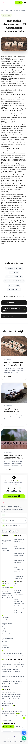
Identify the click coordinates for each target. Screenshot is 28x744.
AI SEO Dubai (14, 272)
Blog (7, 10)
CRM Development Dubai (18, 566)
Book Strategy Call (7, 726)
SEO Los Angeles (16, 671)
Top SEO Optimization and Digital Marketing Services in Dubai (13, 365)
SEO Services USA (6, 662)
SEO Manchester (20, 674)
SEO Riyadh (5, 683)
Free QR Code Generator (5, 642)
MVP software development (18, 237)
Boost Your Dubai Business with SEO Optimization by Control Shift (12, 413)
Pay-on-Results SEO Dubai (14, 268)
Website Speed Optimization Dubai (14, 281)
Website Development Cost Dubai (7, 620)
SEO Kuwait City (5, 686)
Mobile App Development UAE (18, 542)
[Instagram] (2, 531)
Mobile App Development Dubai (19, 538)
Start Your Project (12, 496)
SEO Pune (13, 681)
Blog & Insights (5, 617)
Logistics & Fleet (18, 596)
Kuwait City (4, 655)
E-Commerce (17, 585)
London (13, 655)
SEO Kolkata (19, 678)
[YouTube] (13, 531)
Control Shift (4, 164)
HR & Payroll (17, 610)
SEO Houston (5, 674)
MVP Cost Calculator (7, 636)
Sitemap (20, 741)
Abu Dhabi (11, 653)
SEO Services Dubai (14, 289)
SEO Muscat (18, 683)
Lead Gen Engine (7, 730)
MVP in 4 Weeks (18, 571)
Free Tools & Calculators (5, 631)
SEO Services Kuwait (7, 669)
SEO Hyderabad (6, 681)
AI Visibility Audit (14, 285)
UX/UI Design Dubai (18, 576)
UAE (7, 653)
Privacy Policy (5, 647)
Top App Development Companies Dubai (7, 627)
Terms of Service (13, 741)
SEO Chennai (13, 678)
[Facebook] (17, 531)
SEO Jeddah (11, 683)
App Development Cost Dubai (7, 624)
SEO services (19, 187)
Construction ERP (18, 612)
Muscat (20, 653)
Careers (4, 546)
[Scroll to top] (24, 741)
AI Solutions (19, 726)
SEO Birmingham (6, 676)
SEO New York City (6, 671)
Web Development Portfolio (6, 541)
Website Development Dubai (19, 545)
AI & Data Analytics (18, 574)
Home (2, 10)
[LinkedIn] (6, 531)
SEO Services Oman (20, 666)
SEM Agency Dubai (18, 569)
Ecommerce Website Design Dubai (19, 556)
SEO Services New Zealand (18, 664)
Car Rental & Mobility (19, 608)
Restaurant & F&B (18, 601)
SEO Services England (17, 662)
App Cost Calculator (7, 633)
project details (12, 202)
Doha (9, 655)
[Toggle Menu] (25, 2)
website (22, 241)
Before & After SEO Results (14, 276)
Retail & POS (17, 599)
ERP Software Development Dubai (19, 563)
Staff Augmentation (18, 578)
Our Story (4, 548)
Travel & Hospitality (18, 594)
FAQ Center (5, 645)
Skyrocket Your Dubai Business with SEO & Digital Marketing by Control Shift (13, 459)
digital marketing (13, 234)
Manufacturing (17, 605)
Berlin (23, 655)
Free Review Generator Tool (7, 639)
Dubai (3, 653)
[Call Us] (24, 733)
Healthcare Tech (18, 588)
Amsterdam (18, 655)
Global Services (6, 543)
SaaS (15, 583)
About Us (4, 538)
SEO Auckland (19, 681)
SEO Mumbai (14, 676)
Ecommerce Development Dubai (19, 552)
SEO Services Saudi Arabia (8, 666)
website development (7, 187)
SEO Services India (6, 664)
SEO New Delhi (21, 676)
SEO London (12, 674)
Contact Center (5, 550)
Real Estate (17, 592)
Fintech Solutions (18, 590)
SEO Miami (15, 669)
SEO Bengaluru (5, 678)
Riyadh (16, 653)
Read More (8, 376)
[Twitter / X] (9, 531)
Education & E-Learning (19, 603)
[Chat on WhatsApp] (24, 738)
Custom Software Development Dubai (19, 559)
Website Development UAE (19, 549)
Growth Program (17, 730)
